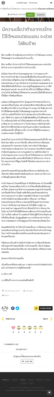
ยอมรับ (30, 15)
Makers (9, 3)
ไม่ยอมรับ (40, 15)
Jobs (31, 383)
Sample (31, 379)
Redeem (39, 379)
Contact (23, 383)
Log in (28, 361)
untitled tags (22, 3)
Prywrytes (33, 3)
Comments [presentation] (11, 344)
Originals (14, 379)
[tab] (11, 344)
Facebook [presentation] (21, 350)
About (47, 379)
